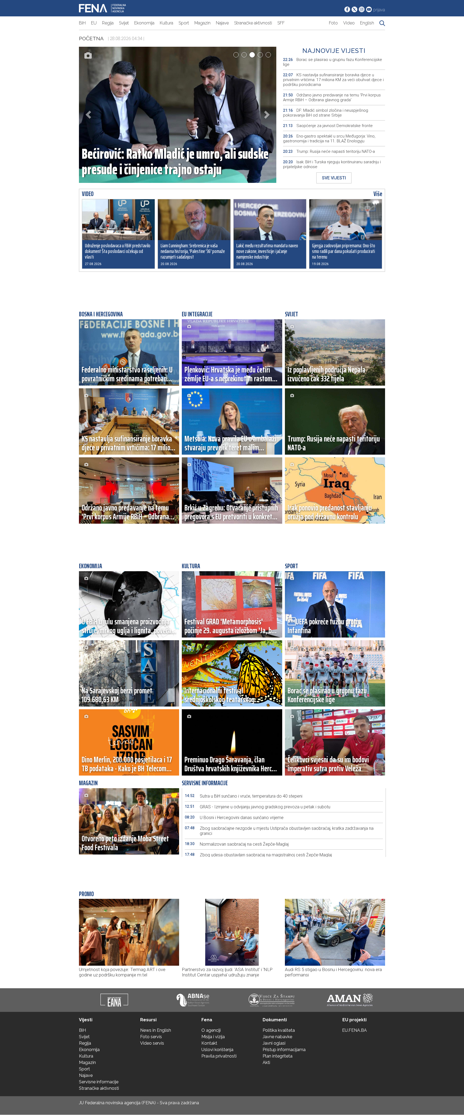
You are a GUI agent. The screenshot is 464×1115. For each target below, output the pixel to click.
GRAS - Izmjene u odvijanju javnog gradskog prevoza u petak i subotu (257, 806)
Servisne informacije (98, 1081)
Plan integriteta (277, 1056)
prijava (379, 9)
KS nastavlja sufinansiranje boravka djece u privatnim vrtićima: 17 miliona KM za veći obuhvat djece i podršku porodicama (333, 80)
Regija (108, 23)
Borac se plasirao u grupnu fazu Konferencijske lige (332, 62)
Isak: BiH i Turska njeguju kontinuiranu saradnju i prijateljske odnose (332, 164)
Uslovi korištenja (217, 1049)
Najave (222, 23)
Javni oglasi (274, 1043)
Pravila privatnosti (219, 1056)
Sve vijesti (334, 177)
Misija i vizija (213, 1036)
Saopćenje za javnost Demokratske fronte (328, 125)
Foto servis (151, 1036)
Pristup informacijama (284, 1049)
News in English (155, 1030)
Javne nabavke (277, 1036)
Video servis (152, 1043)
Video (349, 23)
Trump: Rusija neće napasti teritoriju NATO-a (329, 151)
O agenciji (211, 1030)
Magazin (202, 23)
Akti (266, 1062)
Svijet (124, 23)
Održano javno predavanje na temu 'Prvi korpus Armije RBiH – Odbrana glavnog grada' (332, 97)
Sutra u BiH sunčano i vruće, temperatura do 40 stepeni (243, 796)
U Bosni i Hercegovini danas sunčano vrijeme (234, 817)
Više (378, 194)
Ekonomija (144, 23)
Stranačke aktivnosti (253, 23)
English (367, 23)
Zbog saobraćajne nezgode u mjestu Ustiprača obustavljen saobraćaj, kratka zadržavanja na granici (279, 831)
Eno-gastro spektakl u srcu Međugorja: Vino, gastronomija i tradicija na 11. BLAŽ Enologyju (329, 138)
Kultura (166, 23)
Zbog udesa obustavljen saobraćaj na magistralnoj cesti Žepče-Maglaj (258, 854)
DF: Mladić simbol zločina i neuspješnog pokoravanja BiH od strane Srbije (325, 113)
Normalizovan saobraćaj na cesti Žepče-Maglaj (237, 844)
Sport (184, 23)
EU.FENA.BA (354, 1030)
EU (94, 23)
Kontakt (209, 1043)
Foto (333, 23)
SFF (281, 23)
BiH (82, 23)
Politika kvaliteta (279, 1030)
